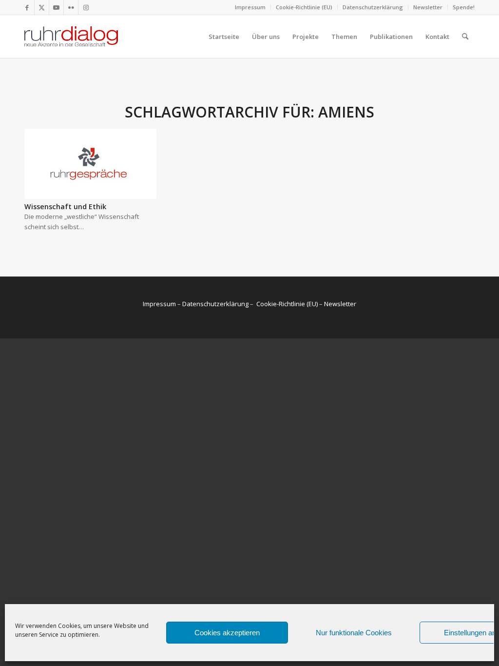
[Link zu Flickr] (71, 7)
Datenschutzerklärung (373, 7)
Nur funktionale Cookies (354, 632)
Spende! (464, 7)
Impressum (250, 7)
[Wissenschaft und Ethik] (90, 164)
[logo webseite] (71, 36)
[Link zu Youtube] (56, 7)
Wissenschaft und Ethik (65, 206)
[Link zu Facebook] (27, 7)
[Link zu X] (42, 7)
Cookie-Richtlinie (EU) (304, 7)
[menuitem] (250, 7)
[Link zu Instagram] (85, 7)
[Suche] (465, 36)
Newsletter (427, 7)
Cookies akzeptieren (227, 632)
